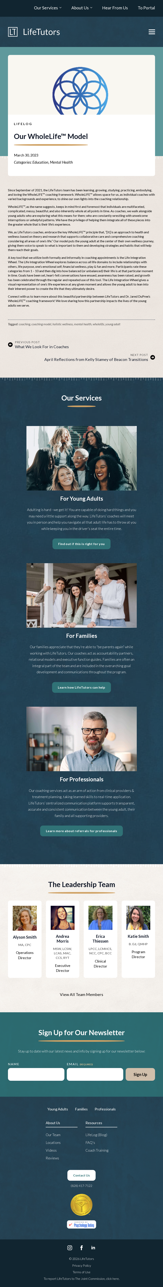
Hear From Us (115, 8)
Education (40, 162)
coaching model (41, 324)
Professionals (105, 1109)
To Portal (146, 8)
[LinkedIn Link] (93, 1247)
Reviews (52, 1158)
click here (112, 1278)
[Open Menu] (152, 32)
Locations (53, 1142)
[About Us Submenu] (90, 8)
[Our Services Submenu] (59, 8)
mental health (82, 324)
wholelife (98, 324)
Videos (51, 1150)
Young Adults (57, 1109)
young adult (112, 324)
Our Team (53, 1135)
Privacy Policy (81, 1265)
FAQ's (90, 1142)
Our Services (46, 8)
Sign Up (140, 1074)
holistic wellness (62, 324)
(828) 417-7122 (81, 1185)
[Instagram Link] (69, 1247)
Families (81, 1109)
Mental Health (61, 162)
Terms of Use (81, 1272)
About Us (80, 8)
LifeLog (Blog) (96, 1135)
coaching (24, 324)
